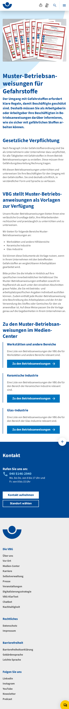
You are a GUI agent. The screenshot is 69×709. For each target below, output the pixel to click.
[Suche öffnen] (54, 5)
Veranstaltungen (12, 586)
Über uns (8, 556)
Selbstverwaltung (13, 576)
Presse (6, 581)
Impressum (9, 631)
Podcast (7, 699)
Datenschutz (10, 626)
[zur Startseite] (7, 5)
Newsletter (9, 694)
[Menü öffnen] (64, 5)
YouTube (8, 689)
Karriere (7, 571)
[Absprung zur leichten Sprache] (41, 5)
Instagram (9, 683)
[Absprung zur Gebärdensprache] (47, 5)
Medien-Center (11, 566)
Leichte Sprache (12, 660)
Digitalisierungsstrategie (17, 591)
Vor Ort (7, 561)
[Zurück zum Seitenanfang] (62, 442)
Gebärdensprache (13, 655)
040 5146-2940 (20, 473)
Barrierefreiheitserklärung (18, 649)
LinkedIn (8, 678)
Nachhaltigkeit (11, 607)
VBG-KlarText (10, 597)
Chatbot (7, 602)
